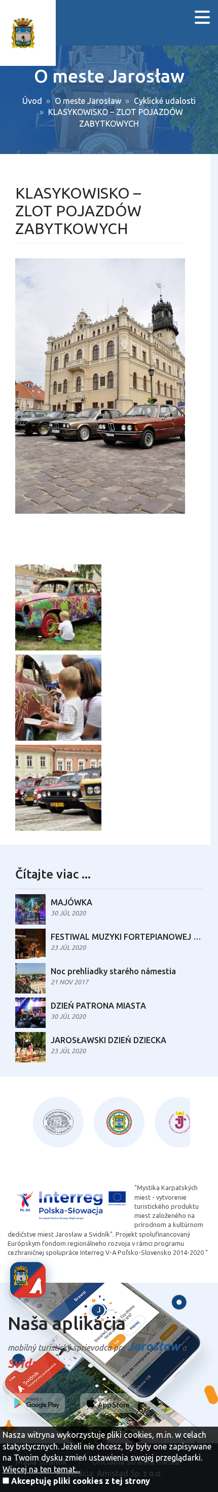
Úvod (32, 100)
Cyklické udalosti (165, 100)
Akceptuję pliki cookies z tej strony (80, 1480)
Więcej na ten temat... (41, 1469)
